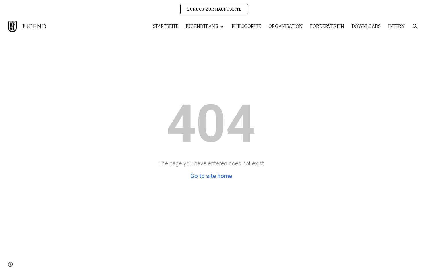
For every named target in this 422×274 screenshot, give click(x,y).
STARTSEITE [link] (165, 26)
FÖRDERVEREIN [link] (327, 26)
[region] (211, 9)
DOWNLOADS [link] (366, 26)
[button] (415, 26)
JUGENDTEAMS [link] (202, 26)
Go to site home (211, 176)
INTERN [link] (396, 26)
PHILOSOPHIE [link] (246, 26)
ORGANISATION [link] (285, 26)
